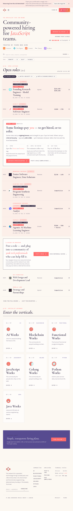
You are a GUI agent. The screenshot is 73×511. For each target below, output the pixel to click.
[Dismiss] (69, 3)
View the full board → (11, 295)
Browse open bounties (16, 155)
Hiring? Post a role (62, 31)
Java (34, 481)
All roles (9, 71)
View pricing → (58, 434)
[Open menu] (8, 10)
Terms (65, 492)
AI (17, 54)
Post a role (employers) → (41, 155)
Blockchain (37, 468)
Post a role (40, 248)
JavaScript (37, 473)
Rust (23, 54)
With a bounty (26, 71)
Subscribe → (24, 484)
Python (36, 478)
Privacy (57, 492)
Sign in (54, 10)
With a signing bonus (46, 71)
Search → (66, 48)
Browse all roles (59, 26)
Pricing (47, 469)
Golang (36, 475)
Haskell (30, 54)
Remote (10, 54)
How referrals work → (58, 248)
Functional (37, 470)
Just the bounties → (29, 295)
